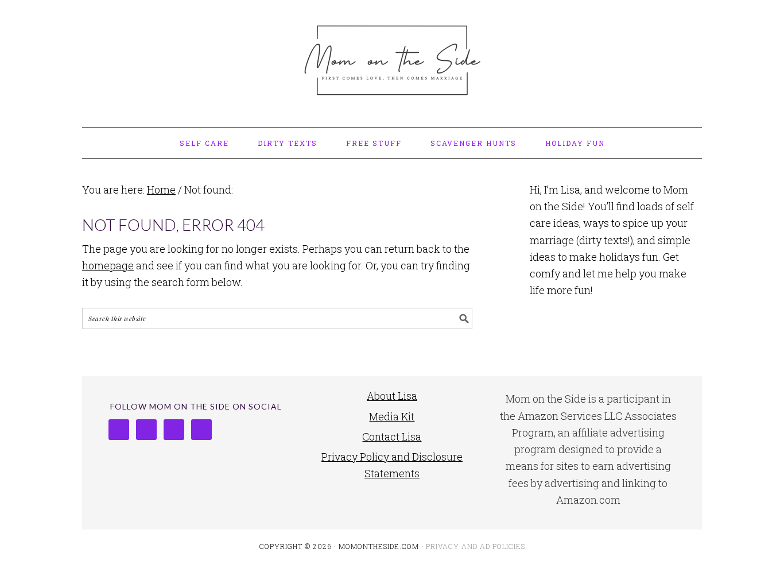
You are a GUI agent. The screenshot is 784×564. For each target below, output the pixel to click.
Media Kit (391, 416)
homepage (108, 265)
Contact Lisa (391, 436)
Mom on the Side (392, 58)
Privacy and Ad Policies (475, 546)
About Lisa (392, 396)
